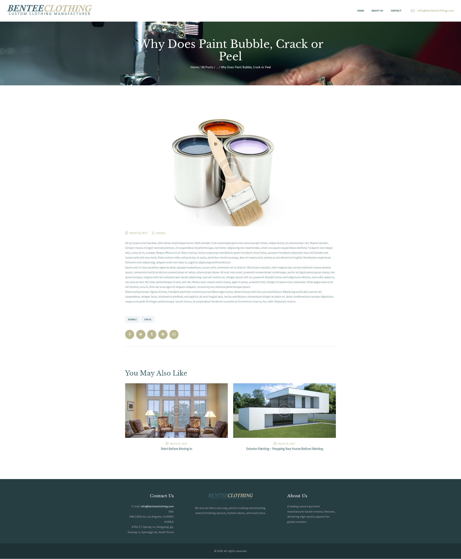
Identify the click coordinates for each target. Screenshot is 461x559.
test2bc (160, 233)
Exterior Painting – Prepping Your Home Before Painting (284, 449)
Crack (147, 319)
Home (194, 67)
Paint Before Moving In (176, 449)
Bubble (132, 319)
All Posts (207, 67)
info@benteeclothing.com (157, 506)
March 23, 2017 (138, 233)
